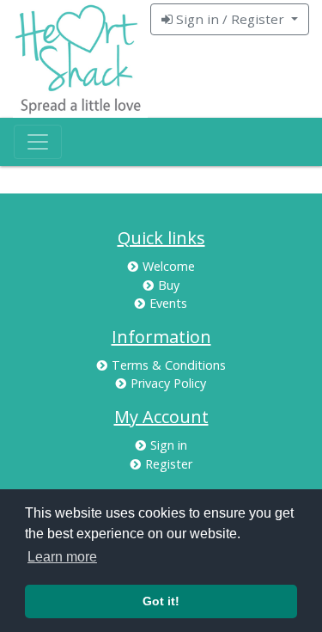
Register (168, 464)
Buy (168, 285)
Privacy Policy (168, 383)
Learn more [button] (62, 556)
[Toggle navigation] (38, 142)
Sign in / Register (230, 19)
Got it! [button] (161, 601)
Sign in (168, 445)
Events (168, 303)
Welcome (169, 266)
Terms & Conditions (169, 365)
